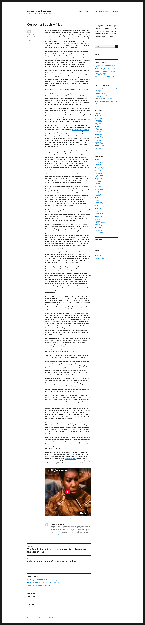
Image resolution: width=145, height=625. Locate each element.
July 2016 (98, 131)
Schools (98, 221)
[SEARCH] (116, 46)
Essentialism (99, 181)
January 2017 (99, 128)
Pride (97, 211)
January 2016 (99, 137)
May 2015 (98, 139)
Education (98, 180)
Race (97, 218)
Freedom (98, 186)
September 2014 (100, 148)
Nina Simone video (70, 458)
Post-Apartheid (31, 38)
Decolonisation (100, 177)
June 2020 (98, 115)
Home (80, 11)
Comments (100, 257)
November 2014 (100, 145)
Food (97, 184)
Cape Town (99, 173)
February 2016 (99, 136)
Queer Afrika (99, 213)
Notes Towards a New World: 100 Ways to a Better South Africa (43, 582)
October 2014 (99, 147)
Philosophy (99, 202)
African (98, 161)
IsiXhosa (98, 192)
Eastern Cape (99, 178)
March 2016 (99, 134)
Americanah (80, 119)
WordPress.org (100, 258)
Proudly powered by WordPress (47, 618)
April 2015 (98, 140)
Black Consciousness (101, 169)
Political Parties (100, 203)
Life (97, 197)
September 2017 (100, 123)
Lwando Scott (30, 34)
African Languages (101, 162)
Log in (98, 254)
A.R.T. (97, 159)
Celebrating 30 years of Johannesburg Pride (39, 585)
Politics (98, 205)
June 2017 (98, 126)
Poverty (98, 210)
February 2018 (99, 121)
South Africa (99, 224)
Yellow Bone (99, 230)
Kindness (98, 194)
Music (97, 200)
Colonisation (99, 175)
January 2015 (99, 144)
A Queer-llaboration (33, 584)
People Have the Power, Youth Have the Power (39, 579)
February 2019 (99, 118)
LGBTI (98, 196)
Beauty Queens (100, 167)
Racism (98, 219)
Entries (99, 255)
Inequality (98, 191)
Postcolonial (30, 40)
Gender (98, 188)
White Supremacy (100, 229)
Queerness (99, 216)
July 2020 (98, 113)
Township (98, 227)
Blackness (98, 170)
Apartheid (98, 164)
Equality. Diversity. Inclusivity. (100, 11)
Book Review (99, 172)
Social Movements (101, 222)
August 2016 (99, 129)
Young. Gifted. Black (101, 232)
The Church (99, 226)
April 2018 (98, 120)
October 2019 (99, 117)
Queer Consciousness (39, 11)
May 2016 (98, 132)
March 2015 (99, 142)
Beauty (98, 165)
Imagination (99, 189)
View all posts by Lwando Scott (58, 534)
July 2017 (98, 125)
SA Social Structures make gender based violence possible (42, 581)
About (86, 11)
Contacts (115, 11)
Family (98, 183)
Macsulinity (99, 199)
